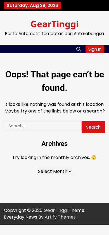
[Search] (78, 49)
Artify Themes (60, 217)
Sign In (94, 49)
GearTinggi (54, 24)
